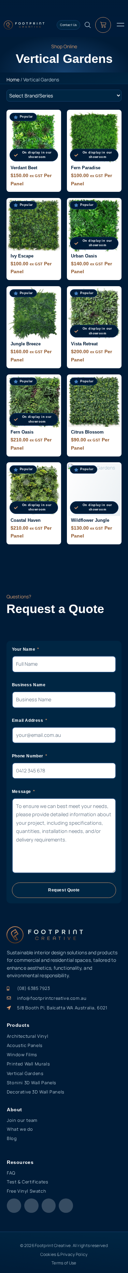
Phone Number (28, 756)
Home (12, 79)
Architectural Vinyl (27, 1036)
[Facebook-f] (14, 1205)
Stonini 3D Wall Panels (31, 1082)
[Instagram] (31, 1205)
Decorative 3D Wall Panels (36, 1092)
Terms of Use (64, 1263)
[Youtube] (49, 1205)
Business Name (29, 684)
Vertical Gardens (25, 1073)
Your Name (24, 649)
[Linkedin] (66, 1205)
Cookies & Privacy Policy (63, 1254)
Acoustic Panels (25, 1045)
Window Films (22, 1054)
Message (22, 791)
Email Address (28, 720)
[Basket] (103, 25)
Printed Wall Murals (28, 1064)
